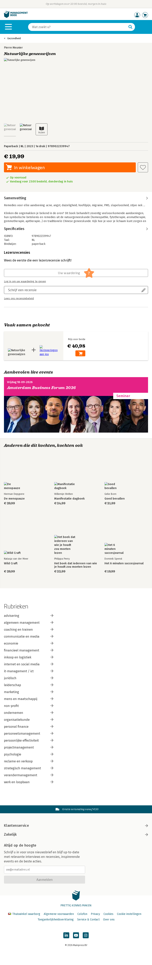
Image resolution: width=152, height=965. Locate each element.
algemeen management (22, 623)
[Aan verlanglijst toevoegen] (143, 167)
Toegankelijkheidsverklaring (56, 919)
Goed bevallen (114, 498)
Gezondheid (14, 38)
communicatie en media (21, 636)
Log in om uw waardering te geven (25, 281)
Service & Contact (88, 919)
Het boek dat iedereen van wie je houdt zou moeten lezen (75, 565)
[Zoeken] (130, 27)
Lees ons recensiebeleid (19, 298)
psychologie (12, 754)
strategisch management (22, 768)
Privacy (95, 914)
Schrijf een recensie (22, 290)
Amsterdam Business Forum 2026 (41, 387)
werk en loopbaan (17, 782)
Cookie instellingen (129, 914)
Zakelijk (10, 834)
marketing (11, 692)
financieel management (21, 650)
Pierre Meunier (13, 47)
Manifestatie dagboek (69, 498)
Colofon (82, 914)
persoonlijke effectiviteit (21, 740)
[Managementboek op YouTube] (76, 935)
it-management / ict (19, 671)
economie (11, 643)
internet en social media (22, 664)
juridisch (10, 678)
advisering (11, 616)
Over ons (109, 919)
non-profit (11, 706)
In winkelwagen (29, 167)
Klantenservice (16, 825)
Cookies (108, 914)
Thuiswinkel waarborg (26, 914)
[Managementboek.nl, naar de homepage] (16, 17)
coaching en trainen (18, 629)
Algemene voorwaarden (59, 914)
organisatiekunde (17, 720)
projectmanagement (19, 747)
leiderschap (12, 685)
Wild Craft (10, 563)
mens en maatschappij (20, 699)
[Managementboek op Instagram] (86, 935)
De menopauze (14, 498)
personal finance (16, 727)
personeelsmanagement (22, 733)
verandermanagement (20, 775)
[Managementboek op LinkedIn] (66, 935)
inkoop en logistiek (17, 657)
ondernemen (13, 713)
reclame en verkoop (18, 761)
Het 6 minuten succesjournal (123, 563)
